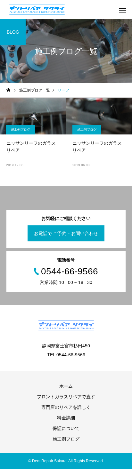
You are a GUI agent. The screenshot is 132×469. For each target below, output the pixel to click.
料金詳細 (66, 417)
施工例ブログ (20, 129)
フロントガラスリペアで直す (66, 396)
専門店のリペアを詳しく (66, 407)
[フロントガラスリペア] (36, 10)
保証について (66, 428)
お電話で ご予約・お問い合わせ (66, 233)
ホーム (66, 386)
